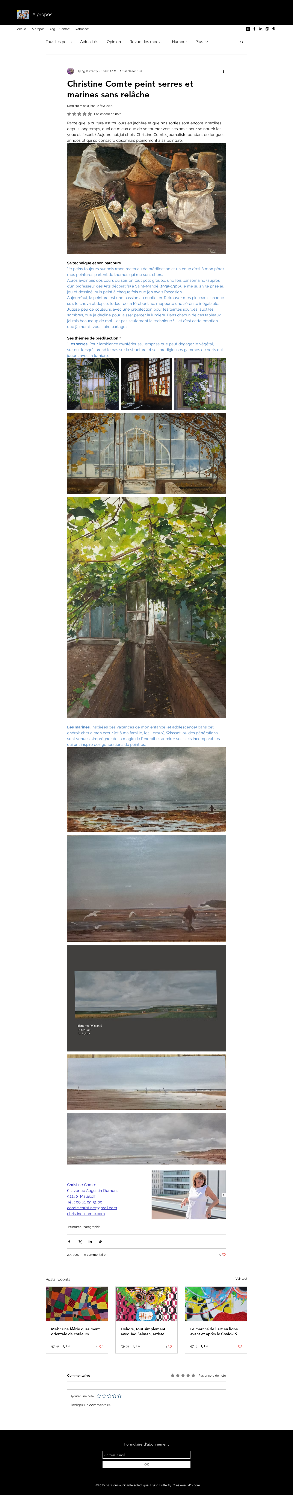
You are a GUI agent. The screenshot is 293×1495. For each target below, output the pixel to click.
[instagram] (267, 29)
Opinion (114, 41)
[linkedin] (261, 29)
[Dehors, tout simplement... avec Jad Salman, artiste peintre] (147, 1304)
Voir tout (241, 1278)
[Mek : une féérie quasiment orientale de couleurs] (77, 1304)
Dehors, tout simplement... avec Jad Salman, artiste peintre (145, 1331)
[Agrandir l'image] (93, 384)
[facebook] (254, 29)
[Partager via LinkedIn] (90, 1241)
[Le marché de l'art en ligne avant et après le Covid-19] (216, 1304)
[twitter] (248, 29)
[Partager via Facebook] (69, 1241)
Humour (179, 41)
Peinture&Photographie (84, 1226)
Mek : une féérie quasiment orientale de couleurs (75, 1331)
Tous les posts (59, 41)
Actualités (89, 41)
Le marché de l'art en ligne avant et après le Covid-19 (214, 1331)
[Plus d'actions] (223, 71)
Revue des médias (146, 41)
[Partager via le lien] (101, 1241)
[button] (242, 41)
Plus (199, 41)
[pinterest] (274, 29)
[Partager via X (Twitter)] (80, 1241)
